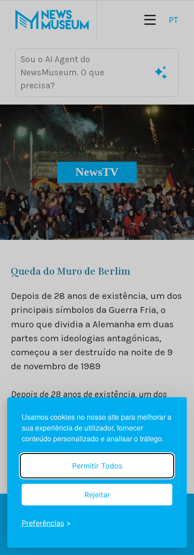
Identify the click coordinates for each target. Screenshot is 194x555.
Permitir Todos (97, 465)
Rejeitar (97, 494)
